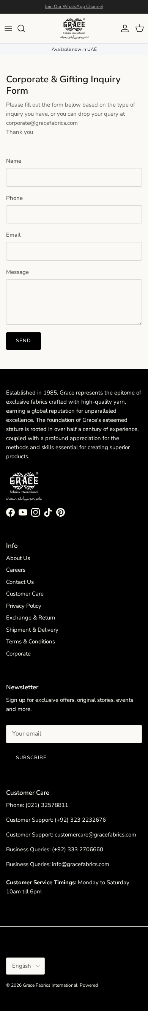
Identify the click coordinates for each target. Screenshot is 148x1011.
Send (23, 340)
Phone (14, 198)
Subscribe (31, 757)
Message (17, 272)
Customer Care (25, 593)
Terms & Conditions (30, 641)
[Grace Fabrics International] (74, 28)
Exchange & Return (30, 617)
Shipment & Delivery (32, 630)
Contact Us (20, 582)
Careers (15, 570)
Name (13, 161)
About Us (18, 558)
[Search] (25, 28)
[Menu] (8, 28)
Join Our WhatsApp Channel (74, 6)
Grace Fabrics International (50, 985)
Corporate (18, 653)
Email (13, 235)
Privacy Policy (23, 606)
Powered (89, 985)
